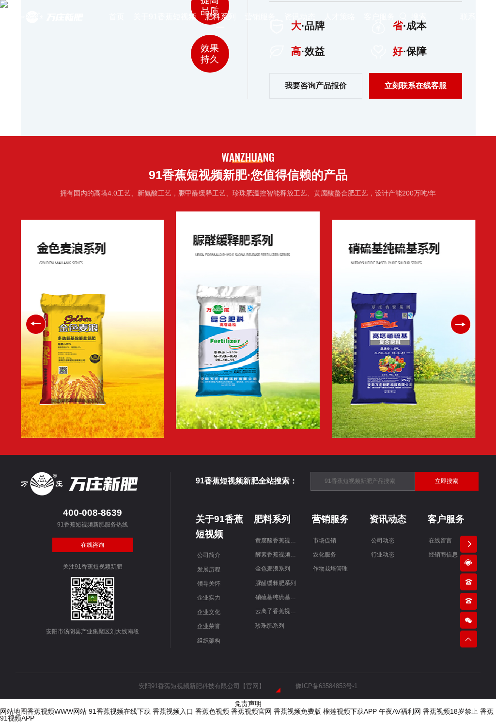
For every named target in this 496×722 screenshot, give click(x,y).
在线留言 (440, 540)
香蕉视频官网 (251, 711)
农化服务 (324, 554)
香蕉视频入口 (173, 711)
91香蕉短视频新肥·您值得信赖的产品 (248, 174)
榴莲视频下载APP (350, 711)
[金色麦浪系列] (92, 328)
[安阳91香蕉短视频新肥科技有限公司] (52, 16)
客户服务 (446, 519)
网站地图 (13, 711)
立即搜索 (446, 481)
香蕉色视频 (212, 711)
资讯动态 (388, 519)
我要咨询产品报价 (316, 85)
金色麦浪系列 (272, 568)
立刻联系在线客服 (416, 85)
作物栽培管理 (330, 568)
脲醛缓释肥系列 (275, 583)
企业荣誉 (208, 626)
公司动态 (382, 540)
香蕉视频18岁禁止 (450, 711)
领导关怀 (208, 583)
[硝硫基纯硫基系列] (403, 328)
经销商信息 (443, 554)
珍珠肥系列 (269, 625)
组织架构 (208, 640)
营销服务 (330, 519)
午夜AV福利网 (400, 711)
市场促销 (324, 540)
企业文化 (208, 612)
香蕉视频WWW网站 (57, 711)
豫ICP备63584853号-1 (326, 686)
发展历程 (208, 569)
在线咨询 (92, 545)
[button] (460, 324)
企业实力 (208, 597)
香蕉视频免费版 (297, 711)
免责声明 (248, 703)
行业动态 (382, 554)
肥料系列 (272, 519)
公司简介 (208, 555)
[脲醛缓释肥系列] (248, 320)
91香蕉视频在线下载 (120, 711)
